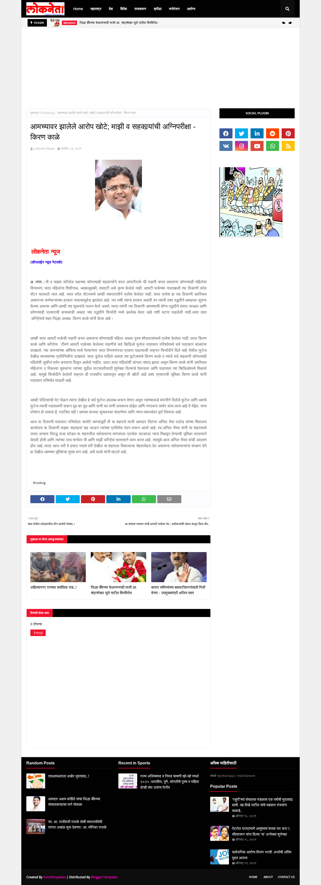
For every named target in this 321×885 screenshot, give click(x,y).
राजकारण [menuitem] (140, 8)
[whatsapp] (272, 146)
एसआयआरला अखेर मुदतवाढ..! (68, 776)
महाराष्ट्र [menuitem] (96, 8)
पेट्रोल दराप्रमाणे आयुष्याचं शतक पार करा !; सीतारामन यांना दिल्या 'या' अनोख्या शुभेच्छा (261, 831)
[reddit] (272, 133)
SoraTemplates (54, 877)
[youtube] (257, 146)
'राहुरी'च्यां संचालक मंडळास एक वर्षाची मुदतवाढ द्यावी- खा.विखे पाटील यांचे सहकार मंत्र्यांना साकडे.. (262, 805)
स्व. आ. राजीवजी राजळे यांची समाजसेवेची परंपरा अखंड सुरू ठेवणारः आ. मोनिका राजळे (77, 825)
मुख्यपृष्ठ (34, 113)
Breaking (47, 113)
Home (253, 877)
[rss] (288, 146)
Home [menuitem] (78, 8)
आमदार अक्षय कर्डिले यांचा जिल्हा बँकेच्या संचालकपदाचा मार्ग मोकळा (74, 802)
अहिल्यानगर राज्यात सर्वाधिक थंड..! (53, 587)
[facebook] (225, 133)
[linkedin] (257, 133)
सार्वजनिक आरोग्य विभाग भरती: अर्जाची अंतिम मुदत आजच (261, 855)
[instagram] (241, 146)
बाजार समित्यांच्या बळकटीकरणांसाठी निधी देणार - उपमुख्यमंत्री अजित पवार (178, 590)
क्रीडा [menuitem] (158, 8)
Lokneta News (44, 148)
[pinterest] (288, 133)
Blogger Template (104, 877)
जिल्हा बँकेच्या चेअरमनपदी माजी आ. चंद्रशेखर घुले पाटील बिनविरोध (118, 21)
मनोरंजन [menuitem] (174, 8)
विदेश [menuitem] (123, 8)
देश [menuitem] (111, 8)
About (268, 877)
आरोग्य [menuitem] (191, 8)
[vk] (225, 146)
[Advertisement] (160, 63)
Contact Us (286, 877)
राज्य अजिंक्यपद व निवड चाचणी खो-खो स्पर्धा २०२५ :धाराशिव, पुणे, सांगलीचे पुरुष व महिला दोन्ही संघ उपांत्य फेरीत (169, 781)
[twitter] (241, 133)
